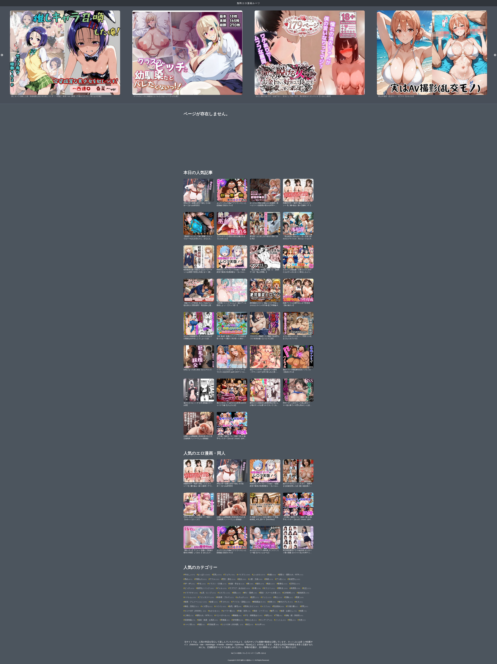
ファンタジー (206, 597)
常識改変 (213, 624)
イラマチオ (191, 593)
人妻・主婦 (255, 579)
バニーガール (222, 615)
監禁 (255, 597)
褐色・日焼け (192, 606)
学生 (202, 584)
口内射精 (289, 593)
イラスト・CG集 (217, 584)
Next (495, 55)
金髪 (214, 602)
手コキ (225, 602)
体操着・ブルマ (225, 597)
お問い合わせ (261, 653)
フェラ (230, 575)
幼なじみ (251, 620)
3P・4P (190, 584)
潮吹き (283, 588)
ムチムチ (242, 597)
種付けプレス (286, 602)
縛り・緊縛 (250, 593)
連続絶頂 (303, 593)
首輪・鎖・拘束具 (294, 615)
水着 (257, 588)
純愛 (303, 611)
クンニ (266, 597)
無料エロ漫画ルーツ (248, 3)
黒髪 (300, 597)
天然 (302, 620)
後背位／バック (205, 588)
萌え (278, 597)
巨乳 (217, 575)
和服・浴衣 (244, 611)
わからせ (214, 611)
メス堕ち (207, 606)
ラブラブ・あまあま (239, 588)
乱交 (307, 588)
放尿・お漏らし (289, 611)
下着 (278, 615)
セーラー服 (229, 611)
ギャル (221, 588)
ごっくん (280, 620)
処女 (242, 579)
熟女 (271, 584)
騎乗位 (282, 584)
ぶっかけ (259, 575)
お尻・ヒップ (208, 593)
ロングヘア (266, 620)
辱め (188, 579)
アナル (214, 579)
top (232, 653)
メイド (266, 606)
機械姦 (237, 615)
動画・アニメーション (196, 602)
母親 (201, 624)
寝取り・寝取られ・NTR (291, 575)
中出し (190, 575)
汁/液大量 (292, 606)
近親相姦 (190, 620)
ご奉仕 (189, 615)
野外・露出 (228, 579)
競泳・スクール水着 (270, 593)
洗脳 (289, 597)
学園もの (201, 579)
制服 (272, 575)
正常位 (295, 584)
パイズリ (244, 575)
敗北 (249, 624)
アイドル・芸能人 (241, 602)
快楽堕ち (294, 579)
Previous (2, 55)
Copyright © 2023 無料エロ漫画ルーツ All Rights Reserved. (248, 660)
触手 (274, 611)
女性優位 (238, 620)
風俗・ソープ (260, 611)
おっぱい (204, 575)
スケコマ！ (251, 653)
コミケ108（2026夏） (232, 624)
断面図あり (259, 602)
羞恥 (237, 593)
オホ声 (260, 624)
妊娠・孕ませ (236, 584)
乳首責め (278, 606)
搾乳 (304, 606)
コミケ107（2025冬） (195, 611)
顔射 (272, 602)
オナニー (269, 588)
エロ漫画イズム (240, 653)
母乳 (268, 615)
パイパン (220, 606)
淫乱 (292, 620)
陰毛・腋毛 (235, 606)
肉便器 (295, 588)
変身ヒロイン (251, 606)
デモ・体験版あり (253, 615)
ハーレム (190, 597)
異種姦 (225, 620)
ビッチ (189, 588)
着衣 (260, 584)
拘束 (269, 579)
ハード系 (190, 624)
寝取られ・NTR (204, 615)
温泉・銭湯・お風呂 (208, 620)
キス (299, 602)
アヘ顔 (281, 579)
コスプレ (224, 593)
